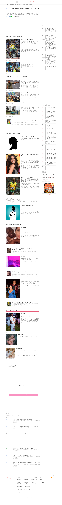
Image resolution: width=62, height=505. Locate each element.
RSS (52, 477)
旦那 (50, 177)
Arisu (13, 451)
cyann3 (13, 466)
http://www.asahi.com (10, 103)
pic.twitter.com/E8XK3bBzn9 (19, 202)
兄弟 (50, 179)
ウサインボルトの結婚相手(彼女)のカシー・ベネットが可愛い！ (23, 302)
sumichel (47, 40)
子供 (53, 174)
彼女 (10, 415)
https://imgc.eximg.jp (10, 332)
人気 (53, 177)
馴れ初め (44, 179)
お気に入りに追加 (17, 16)
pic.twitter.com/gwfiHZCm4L (13, 365)
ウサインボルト (20, 415)
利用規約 (33, 482)
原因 (49, 180)
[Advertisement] (15, 26)
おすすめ (47, 177)
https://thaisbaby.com (10, 174)
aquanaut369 (14, 458)
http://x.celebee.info (10, 268)
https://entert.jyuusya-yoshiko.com (12, 73)
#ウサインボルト (8, 198)
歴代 (8, 415)
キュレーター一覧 (34, 479)
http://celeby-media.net (11, 90)
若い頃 (44, 177)
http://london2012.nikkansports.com (12, 60)
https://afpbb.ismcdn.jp (10, 116)
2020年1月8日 (29, 203)
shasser (14, 422)
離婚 (52, 179)
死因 (47, 179)
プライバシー (43, 482)
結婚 (13, 415)
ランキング (49, 174)
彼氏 (46, 180)
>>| (24, 385)
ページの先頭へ (52, 475)
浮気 (15, 415)
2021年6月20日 (14, 366)
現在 (43, 174)
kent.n (13, 429)
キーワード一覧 (43, 479)
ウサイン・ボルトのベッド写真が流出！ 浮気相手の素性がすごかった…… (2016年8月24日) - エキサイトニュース (25, 249)
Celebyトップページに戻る (23, 394)
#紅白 (11, 198)
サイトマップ (33, 483)
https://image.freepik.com (11, 220)
